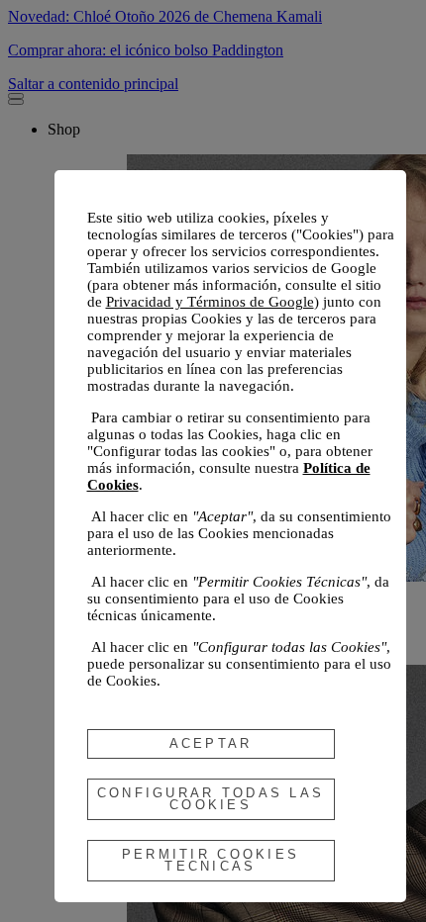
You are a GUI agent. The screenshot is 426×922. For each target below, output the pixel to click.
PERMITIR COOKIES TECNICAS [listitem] (211, 860)
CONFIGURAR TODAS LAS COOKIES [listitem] (211, 798)
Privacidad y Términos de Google (210, 302)
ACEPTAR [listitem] (211, 743)
